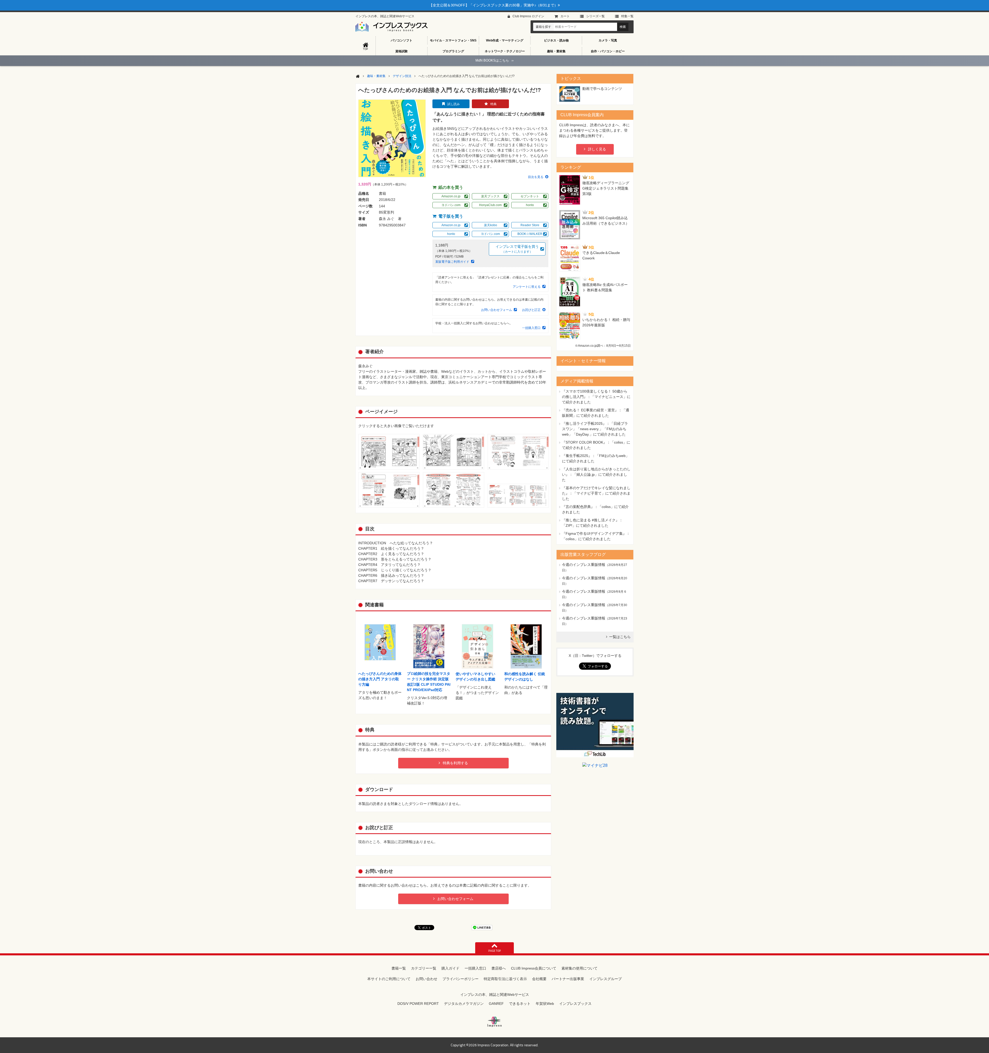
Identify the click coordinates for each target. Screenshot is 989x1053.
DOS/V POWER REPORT (418, 1003)
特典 (493, 104)
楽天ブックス (490, 196)
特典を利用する (455, 763)
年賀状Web (545, 1003)
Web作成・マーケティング (504, 40)
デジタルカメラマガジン (464, 1003)
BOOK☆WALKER (529, 234)
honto (530, 205)
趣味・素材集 (556, 51)
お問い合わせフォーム (496, 310)
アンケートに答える (527, 286)
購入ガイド (450, 968)
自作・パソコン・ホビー (608, 51)
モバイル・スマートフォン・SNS (453, 40)
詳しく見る (597, 149)
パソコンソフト (401, 40)
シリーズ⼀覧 (595, 16)
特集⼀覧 (627, 16)
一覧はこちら (620, 637)
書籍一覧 (398, 968)
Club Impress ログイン (528, 16)
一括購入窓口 (531, 328)
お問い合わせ (426, 979)
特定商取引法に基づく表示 (505, 979)
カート (565, 16)
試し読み (453, 104)
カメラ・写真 (608, 40)
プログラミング (453, 51)
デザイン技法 (402, 76)
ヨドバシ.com (451, 205)
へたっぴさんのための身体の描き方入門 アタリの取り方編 (380, 679)
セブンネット (530, 196)
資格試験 (401, 51)
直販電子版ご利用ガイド (452, 262)
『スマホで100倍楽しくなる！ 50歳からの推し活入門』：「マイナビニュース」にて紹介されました (596, 396)
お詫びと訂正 (531, 310)
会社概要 (539, 979)
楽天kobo (490, 225)
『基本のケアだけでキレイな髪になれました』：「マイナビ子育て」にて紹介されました (596, 493)
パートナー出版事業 (568, 979)
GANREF (496, 1003)
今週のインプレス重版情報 (583, 565)
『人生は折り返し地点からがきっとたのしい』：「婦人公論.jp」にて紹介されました (596, 474)
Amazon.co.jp (451, 196)
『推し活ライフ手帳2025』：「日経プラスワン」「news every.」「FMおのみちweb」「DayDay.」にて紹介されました (595, 428)
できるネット (520, 1003)
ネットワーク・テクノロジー (505, 51)
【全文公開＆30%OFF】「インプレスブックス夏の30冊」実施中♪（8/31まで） (493, 5)
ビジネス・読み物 (556, 40)
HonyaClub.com (490, 205)
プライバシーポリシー (460, 979)
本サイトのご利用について (389, 979)
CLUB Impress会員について (533, 968)
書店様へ (498, 968)
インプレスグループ (605, 979)
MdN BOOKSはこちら (494, 60)
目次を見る (535, 177)
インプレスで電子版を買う (517, 248)
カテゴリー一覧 (423, 968)
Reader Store (530, 225)
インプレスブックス (575, 1003)
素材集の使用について (579, 968)
